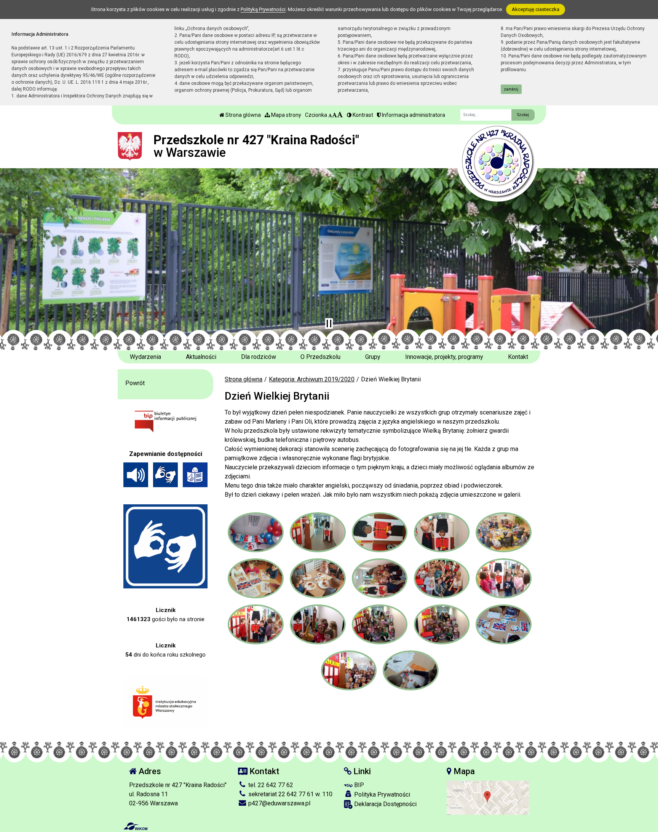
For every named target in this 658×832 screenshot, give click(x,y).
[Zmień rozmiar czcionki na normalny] (330, 115)
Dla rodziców (258, 356)
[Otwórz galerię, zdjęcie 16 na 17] (349, 670)
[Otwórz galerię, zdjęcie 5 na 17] (503, 532)
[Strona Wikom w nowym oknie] (135, 826)
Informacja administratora (413, 115)
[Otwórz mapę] (488, 797)
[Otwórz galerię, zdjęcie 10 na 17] (503, 578)
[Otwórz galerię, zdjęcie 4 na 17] (441, 532)
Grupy (372, 356)
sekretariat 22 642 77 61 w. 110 (289, 794)
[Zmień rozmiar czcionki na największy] (340, 115)
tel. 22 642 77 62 (270, 785)
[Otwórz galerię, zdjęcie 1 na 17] (255, 532)
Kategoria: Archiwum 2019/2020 (312, 379)
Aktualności (201, 356)
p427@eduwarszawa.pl (278, 803)
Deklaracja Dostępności (385, 804)
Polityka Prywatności (381, 794)
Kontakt (518, 356)
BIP (358, 785)
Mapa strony (285, 115)
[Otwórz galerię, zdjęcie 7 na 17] (317, 578)
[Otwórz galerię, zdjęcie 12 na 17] (317, 624)
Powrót (135, 383)
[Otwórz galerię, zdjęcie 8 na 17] (379, 578)
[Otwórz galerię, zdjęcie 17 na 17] (410, 670)
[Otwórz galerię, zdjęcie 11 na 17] (255, 624)
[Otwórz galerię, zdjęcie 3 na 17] (379, 532)
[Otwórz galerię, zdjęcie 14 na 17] (441, 624)
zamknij (511, 89)
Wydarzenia (145, 356)
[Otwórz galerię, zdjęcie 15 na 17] (503, 624)
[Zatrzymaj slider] (329, 323)
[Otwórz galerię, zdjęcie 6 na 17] (255, 578)
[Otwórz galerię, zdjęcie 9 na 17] (441, 578)
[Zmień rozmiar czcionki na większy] (334, 115)
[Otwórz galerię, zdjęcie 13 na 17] (379, 624)
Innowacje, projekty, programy (444, 356)
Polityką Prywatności (263, 9)
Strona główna (242, 115)
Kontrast (362, 115)
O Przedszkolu (320, 356)
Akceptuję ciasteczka (535, 9)
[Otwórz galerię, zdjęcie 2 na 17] (317, 532)
